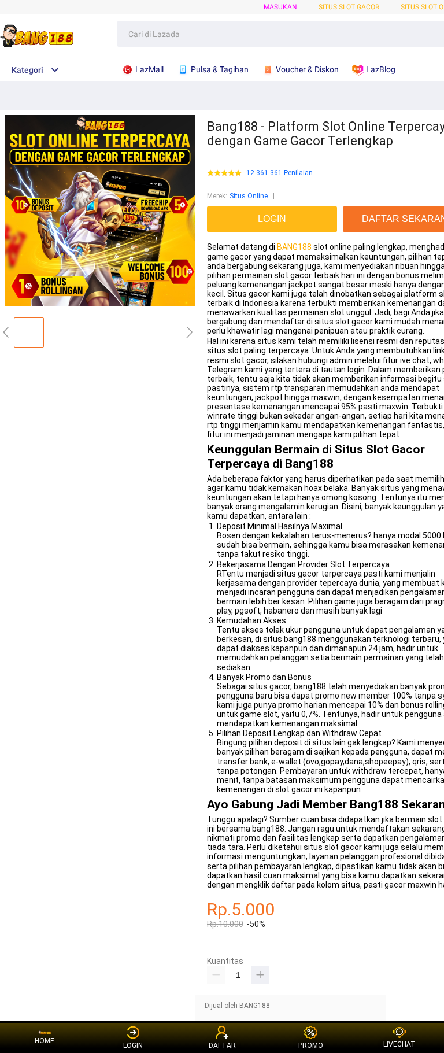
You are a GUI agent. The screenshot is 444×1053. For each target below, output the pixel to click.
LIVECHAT (399, 1044)
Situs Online (249, 196)
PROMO (310, 1045)
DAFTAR (222, 1045)
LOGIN (133, 1045)
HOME (44, 1041)
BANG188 (294, 247)
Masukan (280, 7)
